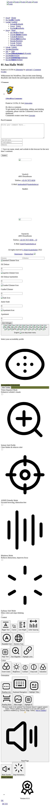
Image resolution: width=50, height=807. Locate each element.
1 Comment (36, 70)
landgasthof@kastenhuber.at (28, 184)
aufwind (29, 70)
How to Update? (41, 710)
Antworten (28, 103)
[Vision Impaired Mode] (2, 394)
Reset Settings (7, 777)
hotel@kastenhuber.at (28, 244)
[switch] (2, 394)
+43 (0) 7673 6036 (28, 180)
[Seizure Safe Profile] (2, 450)
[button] (5, 627)
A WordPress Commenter (14, 98)
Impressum (18, 254)
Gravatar (32, 115)
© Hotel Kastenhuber (30, 250)
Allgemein (19, 70)
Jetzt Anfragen (7, 323)
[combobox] (25, 329)
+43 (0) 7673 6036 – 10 (28, 240)
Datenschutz (28, 254)
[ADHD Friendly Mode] (2, 505)
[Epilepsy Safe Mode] (2, 615)
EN (6, 804)
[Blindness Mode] (2, 560)
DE (2, 801)
